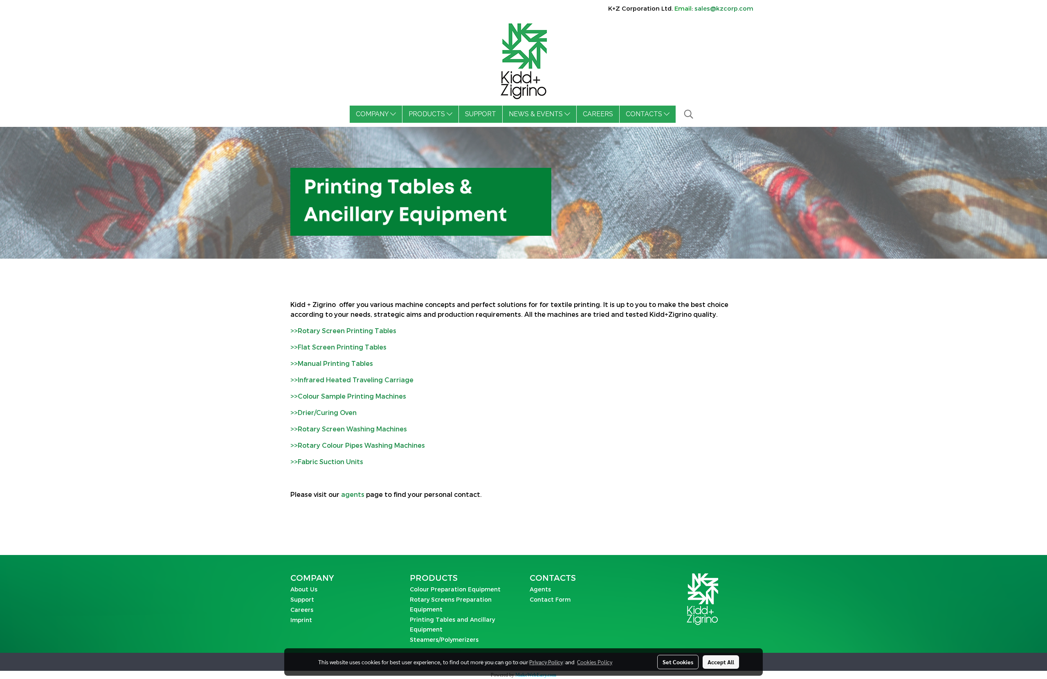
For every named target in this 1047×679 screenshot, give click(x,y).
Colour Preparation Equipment (455, 589)
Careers (301, 609)
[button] (689, 114)
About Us (303, 589)
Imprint (301, 619)
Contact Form (550, 599)
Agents (540, 589)
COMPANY (373, 114)
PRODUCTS (428, 114)
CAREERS (598, 114)
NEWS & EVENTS (536, 114)
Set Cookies (678, 661)
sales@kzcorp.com (723, 8)
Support (302, 599)
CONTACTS (645, 114)
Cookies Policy (594, 661)
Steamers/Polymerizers (444, 639)
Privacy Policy (546, 661)
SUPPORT (480, 114)
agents (352, 494)
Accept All (721, 661)
